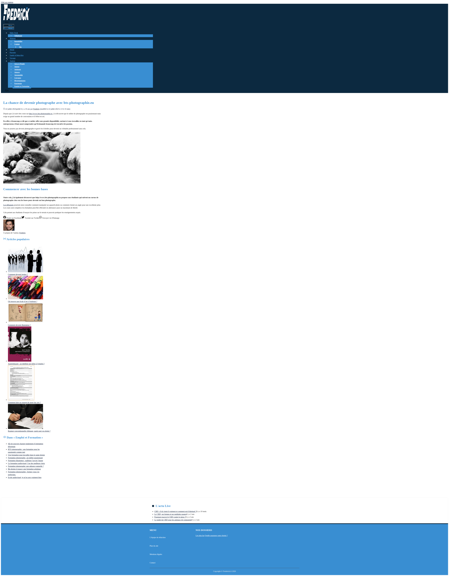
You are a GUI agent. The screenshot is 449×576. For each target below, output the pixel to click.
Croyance (17, 78)
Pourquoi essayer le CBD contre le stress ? (170, 517)
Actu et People (19, 64)
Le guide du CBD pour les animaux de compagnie (173, 520)
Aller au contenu (7, 2)
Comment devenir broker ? (18, 274)
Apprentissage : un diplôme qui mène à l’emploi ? (26, 364)
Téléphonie (18, 36)
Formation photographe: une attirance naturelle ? (26, 466)
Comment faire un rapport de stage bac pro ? (24, 403)
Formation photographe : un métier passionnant (25, 458)
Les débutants (8, 205)
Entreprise (18, 83)
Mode (12, 50)
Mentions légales (156, 554)
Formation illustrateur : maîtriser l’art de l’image (25, 461)
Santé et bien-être (17, 55)
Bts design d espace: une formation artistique (24, 469)
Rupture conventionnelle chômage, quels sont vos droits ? (29, 431)
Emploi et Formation (21, 86)
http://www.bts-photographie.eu (40, 114)
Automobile (18, 75)
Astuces (17, 72)
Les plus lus (200, 536)
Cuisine (17, 44)
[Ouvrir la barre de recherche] (7, 23)
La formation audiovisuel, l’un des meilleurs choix (26, 463)
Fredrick (22, 233)
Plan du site (154, 546)
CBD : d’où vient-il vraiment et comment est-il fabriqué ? (175, 511)
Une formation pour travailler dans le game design (26, 455)
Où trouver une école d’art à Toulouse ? (22, 301)
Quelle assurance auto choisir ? (216, 536)
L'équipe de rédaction (158, 537)
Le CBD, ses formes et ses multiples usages (170, 514)
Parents (13, 53)
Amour (16, 67)
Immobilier (18, 41)
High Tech (14, 33)
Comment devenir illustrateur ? (19, 325)
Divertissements (19, 81)
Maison (13, 38)
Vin (20, 47)
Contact (152, 563)
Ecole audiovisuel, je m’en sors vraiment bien (24, 477)
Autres (12, 61)
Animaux (17, 69)
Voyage (13, 58)
